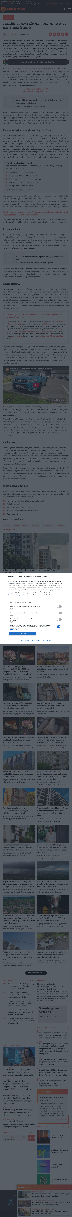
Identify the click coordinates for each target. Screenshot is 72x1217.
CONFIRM (22, 634)
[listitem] (36, 602)
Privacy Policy (47, 640)
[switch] (59, 606)
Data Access (36, 640)
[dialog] (36, 608)
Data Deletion (25, 640)
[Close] (68, 576)
